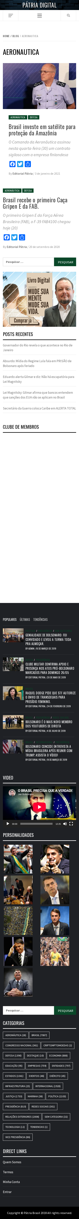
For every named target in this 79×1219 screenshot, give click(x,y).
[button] (39, 299)
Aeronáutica (18, 117)
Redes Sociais (61, 717)
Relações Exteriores (22, 1116)
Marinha (35, 1096)
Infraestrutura (17, 1086)
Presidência (45, 631)
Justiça (13, 1096)
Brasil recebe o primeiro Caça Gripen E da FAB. (35, 202)
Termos (8, 1172)
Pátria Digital (39, 5)
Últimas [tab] (25, 619)
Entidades (61, 1065)
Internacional (44, 742)
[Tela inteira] (71, 824)
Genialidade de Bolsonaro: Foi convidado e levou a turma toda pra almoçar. (48, 639)
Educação (13, 1065)
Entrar (7, 1192)
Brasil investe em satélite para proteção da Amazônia (42, 129)
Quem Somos (12, 1162)
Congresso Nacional (21, 1045)
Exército (57, 1076)
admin (31, 648)
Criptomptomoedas (58, 1045)
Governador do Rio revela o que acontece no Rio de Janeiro (37, 347)
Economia (58, 1055)
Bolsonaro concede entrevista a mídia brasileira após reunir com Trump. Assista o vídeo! (49, 750)
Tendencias (39, 1127)
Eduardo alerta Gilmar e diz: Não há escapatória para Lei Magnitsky (38, 379)
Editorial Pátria (22, 173)
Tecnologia (15, 1127)
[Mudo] (65, 824)
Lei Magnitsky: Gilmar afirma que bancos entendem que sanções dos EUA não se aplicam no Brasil (38, 395)
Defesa (34, 117)
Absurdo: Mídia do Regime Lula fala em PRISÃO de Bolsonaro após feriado (37, 363)
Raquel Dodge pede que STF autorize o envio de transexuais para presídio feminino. (51, 697)
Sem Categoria (63, 631)
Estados (14, 1076)
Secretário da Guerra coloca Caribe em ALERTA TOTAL (39, 408)
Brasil (29, 689)
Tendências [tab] (40, 619)
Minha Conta (11, 1182)
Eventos (36, 1076)
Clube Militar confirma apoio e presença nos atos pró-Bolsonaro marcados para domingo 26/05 (50, 668)
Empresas (37, 1065)
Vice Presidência (17, 1137)
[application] (39, 807)
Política (30, 631)
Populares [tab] (9, 619)
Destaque (35, 1055)
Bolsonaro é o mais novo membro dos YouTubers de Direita (49, 724)
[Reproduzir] (8, 824)
